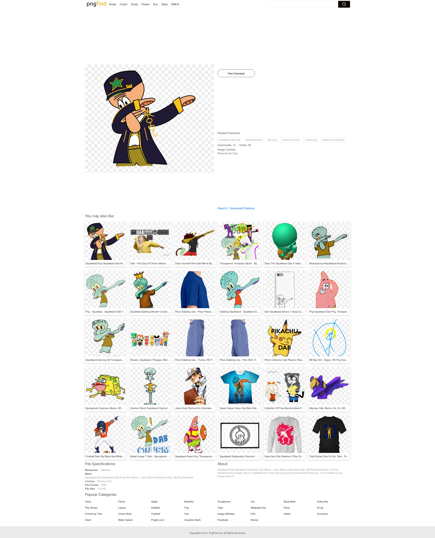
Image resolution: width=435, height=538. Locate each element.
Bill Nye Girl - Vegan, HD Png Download (330, 359)
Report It (223, 208)
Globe (287, 513)
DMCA (175, 4)
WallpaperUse (258, 507)
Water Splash (125, 520)
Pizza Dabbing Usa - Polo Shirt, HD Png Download (247, 359)
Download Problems (242, 208)
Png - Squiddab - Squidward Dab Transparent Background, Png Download (125, 311)
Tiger (220, 507)
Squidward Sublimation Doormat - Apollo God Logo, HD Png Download (258, 456)
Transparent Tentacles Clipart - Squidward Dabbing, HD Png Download (258, 263)
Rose (287, 507)
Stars (164, 4)
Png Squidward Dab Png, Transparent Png (332, 311)
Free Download (236, 73)
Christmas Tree (93, 513)
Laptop (122, 507)
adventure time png (333, 139)
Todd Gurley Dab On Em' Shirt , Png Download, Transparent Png (344, 456)
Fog (186, 507)
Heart (88, 501)
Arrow (112, 4)
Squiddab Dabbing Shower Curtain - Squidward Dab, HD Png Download (168, 311)
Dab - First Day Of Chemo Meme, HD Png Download (158, 263)
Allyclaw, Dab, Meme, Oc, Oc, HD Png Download (335, 408)
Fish (253, 513)
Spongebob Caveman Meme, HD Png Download (112, 408)
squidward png (254, 139)
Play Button (91, 507)
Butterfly (189, 501)
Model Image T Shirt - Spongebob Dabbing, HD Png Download (164, 456)
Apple (154, 501)
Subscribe (322, 501)
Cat (253, 501)
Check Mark (125, 513)
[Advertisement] (149, 40)
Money (254, 520)
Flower (145, 4)
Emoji (134, 4)
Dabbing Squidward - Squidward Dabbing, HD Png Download (252, 311)
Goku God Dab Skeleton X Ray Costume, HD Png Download (297, 456)
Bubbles (155, 507)
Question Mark (192, 520)
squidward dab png (229, 139)
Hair (186, 513)
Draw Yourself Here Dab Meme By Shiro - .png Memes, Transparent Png (214, 263)
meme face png (290, 139)
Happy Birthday (226, 513)
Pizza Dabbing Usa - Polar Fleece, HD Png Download (203, 311)
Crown (124, 4)
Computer (322, 513)
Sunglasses (224, 501)
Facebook (223, 520)
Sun (155, 4)
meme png (311, 139)
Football (155, 513)
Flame (121, 501)
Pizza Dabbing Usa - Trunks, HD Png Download (200, 359)
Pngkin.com (157, 520)
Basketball (289, 501)
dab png (272, 139)
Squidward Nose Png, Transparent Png (196, 456)
